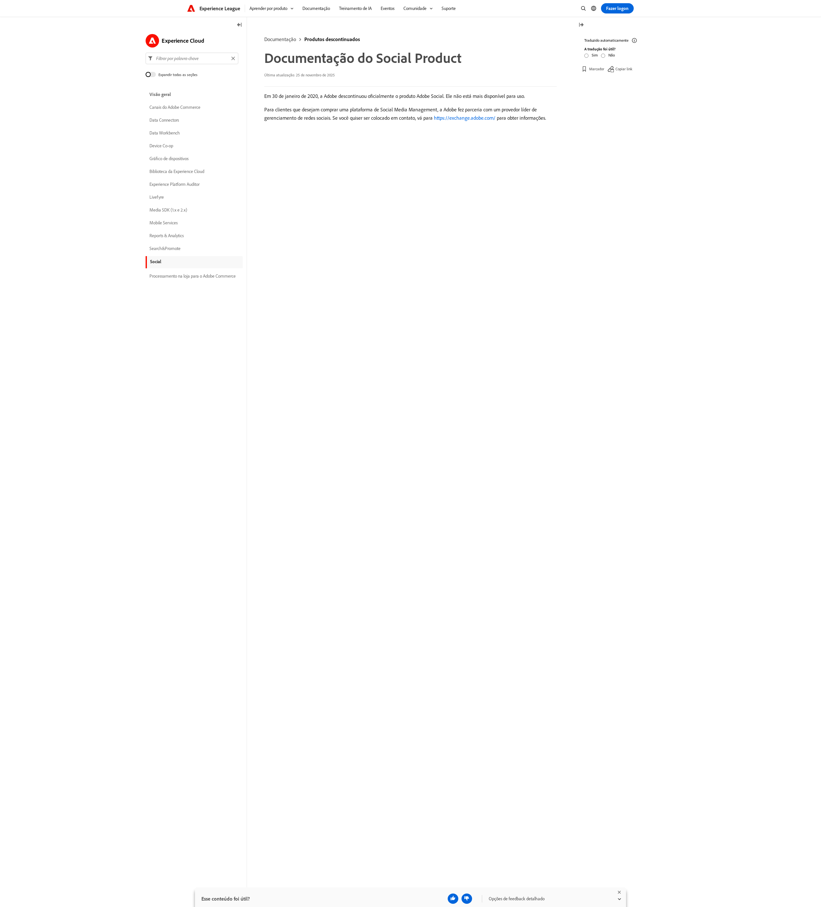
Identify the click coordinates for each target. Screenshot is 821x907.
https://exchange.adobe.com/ (464, 118)
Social (155, 261)
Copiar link (623, 68)
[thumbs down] (466, 899)
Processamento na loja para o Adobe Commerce (192, 276)
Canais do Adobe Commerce (174, 107)
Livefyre (156, 197)
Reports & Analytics (166, 235)
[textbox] (192, 58)
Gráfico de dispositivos (169, 158)
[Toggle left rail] (240, 25)
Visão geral (160, 94)
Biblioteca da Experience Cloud (176, 171)
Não (611, 55)
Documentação (280, 39)
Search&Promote (165, 248)
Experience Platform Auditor (174, 184)
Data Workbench (164, 133)
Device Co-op (161, 146)
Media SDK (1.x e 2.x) (168, 210)
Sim (595, 55)
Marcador (596, 68)
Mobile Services (163, 223)
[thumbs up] (453, 899)
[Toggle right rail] (581, 25)
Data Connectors (164, 120)
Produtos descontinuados (332, 39)
